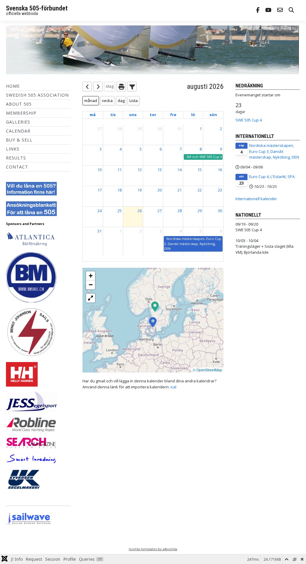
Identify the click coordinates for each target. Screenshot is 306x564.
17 (99, 190)
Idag (110, 86)
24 (99, 210)
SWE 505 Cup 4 (248, 120)
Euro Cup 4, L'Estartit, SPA (272, 176)
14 (180, 169)
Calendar (18, 131)
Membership (21, 113)
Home (13, 86)
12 (139, 169)
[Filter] (132, 86)
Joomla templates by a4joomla (153, 549)
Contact (17, 167)
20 (159, 190)
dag (121, 100)
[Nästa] (97, 86)
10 (99, 169)
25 (119, 210)
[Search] (291, 10)
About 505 (19, 104)
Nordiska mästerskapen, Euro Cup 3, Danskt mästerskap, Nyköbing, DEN (274, 151)
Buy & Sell (19, 140)
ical (173, 387)
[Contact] (280, 10)
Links (12, 149)
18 (119, 190)
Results (16, 158)
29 (139, 128)
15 (200, 169)
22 (200, 190)
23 (220, 190)
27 (99, 128)
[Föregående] (87, 86)
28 (119, 128)
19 (139, 190)
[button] (155, 306)
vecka (107, 100)
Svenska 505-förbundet (37, 8)
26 (139, 210)
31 (180, 128)
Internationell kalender (256, 198)
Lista (133, 100)
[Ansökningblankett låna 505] (31, 208)
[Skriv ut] (121, 86)
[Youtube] (268, 10)
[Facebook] (257, 10)
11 (119, 169)
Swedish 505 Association (37, 95)
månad (90, 100)
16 (220, 169)
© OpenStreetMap (207, 369)
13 (159, 169)
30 (159, 128)
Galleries (18, 122)
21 (180, 190)
